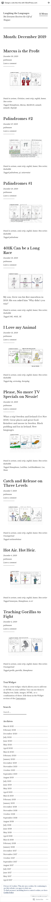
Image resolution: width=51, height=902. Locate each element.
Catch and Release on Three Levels (22, 483)
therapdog (25, 381)
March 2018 (8, 840)
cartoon (13, 98)
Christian (21, 98)
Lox (43, 467)
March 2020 (8, 752)
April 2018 (7, 836)
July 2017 (7, 869)
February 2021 (9, 730)
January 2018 (9, 847)
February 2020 (9, 755)
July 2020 (7, 737)
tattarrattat (26, 173)
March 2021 (8, 726)
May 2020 (7, 745)
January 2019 (9, 803)
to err (31, 601)
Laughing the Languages (16, 13)
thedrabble (7, 169)
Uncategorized (8, 536)
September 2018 (10, 818)
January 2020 (9, 759)
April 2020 (8, 748)
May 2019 (7, 788)
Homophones (14, 105)
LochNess (23, 467)
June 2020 (7, 741)
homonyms (13, 601)
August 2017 (8, 865)
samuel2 (6, 108)
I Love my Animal (19, 327)
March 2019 (8, 796)
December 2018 (10, 807)
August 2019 (8, 777)
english (37, 98)
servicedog (17, 381)
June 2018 (7, 829)
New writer (7, 101)
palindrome (13, 173)
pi (20, 173)
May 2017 (7, 876)
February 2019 (9, 799)
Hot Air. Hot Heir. (19, 550)
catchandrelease (15, 539)
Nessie (5, 470)
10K (11, 317)
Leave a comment (9, 63)
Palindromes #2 (18, 119)
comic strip (30, 98)
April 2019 (7, 792)
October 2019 (9, 770)
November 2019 (10, 766)
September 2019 (10, 774)
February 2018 (9, 843)
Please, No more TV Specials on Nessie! (21, 394)
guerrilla (18, 670)
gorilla (11, 670)
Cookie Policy (9, 892)
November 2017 (10, 854)
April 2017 (7, 880)
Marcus (23, 105)
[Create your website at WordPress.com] (25, 2)
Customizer (21, 698)
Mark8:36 (30, 105)
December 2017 (10, 851)
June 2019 (7, 785)
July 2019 (7, 781)
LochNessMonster (34, 467)
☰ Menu (43, 14)
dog (10, 381)
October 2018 (9, 814)
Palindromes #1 (17, 183)
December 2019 (10, 763)
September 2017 (10, 862)
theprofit (13, 108)
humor (43, 98)
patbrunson (7, 60)
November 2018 (10, 810)
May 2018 (7, 832)
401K (16, 317)
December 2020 (10, 734)
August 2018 (8, 821)
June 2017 (7, 873)
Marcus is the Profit (21, 51)
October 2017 (9, 858)
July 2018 (7, 825)
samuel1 (38, 105)
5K (20, 317)
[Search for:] (14, 712)
